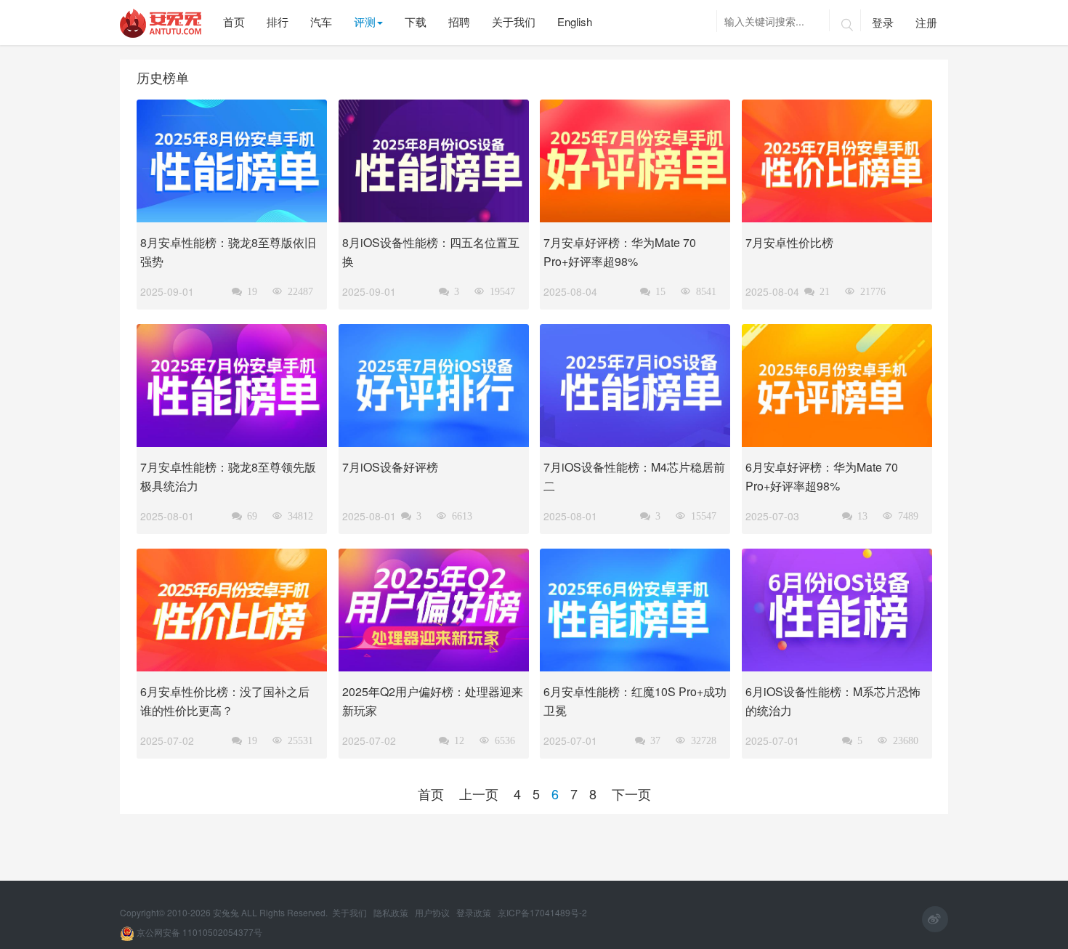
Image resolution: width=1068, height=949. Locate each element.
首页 (431, 793)
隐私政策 (391, 912)
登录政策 (474, 912)
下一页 (631, 793)
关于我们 (350, 912)
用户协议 (433, 912)
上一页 (478, 793)
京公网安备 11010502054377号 (198, 932)
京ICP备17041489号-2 (542, 912)
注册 (926, 22)
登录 (883, 22)
